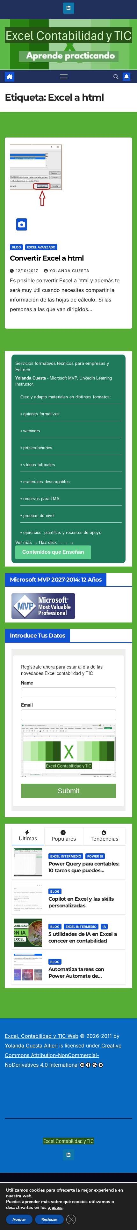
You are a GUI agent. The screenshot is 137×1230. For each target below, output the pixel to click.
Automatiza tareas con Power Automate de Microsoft (76, 976)
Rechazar (49, 1219)
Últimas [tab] (28, 838)
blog (16, 247)
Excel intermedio (65, 856)
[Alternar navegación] (64, 76)
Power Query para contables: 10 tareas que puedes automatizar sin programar (83, 870)
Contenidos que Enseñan (53, 552)
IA (104, 926)
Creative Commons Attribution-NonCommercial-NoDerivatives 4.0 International (63, 1055)
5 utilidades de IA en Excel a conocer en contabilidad (82, 937)
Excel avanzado (41, 247)
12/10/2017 (28, 270)
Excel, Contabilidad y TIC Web (41, 1036)
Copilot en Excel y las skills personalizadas (81, 902)
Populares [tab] (64, 838)
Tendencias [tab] (104, 838)
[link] (9, 77)
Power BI (95, 856)
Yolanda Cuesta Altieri (31, 1045)
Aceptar (19, 1219)
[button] (116, 77)
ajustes (55, 1207)
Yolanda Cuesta (69, 270)
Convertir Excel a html (47, 258)
